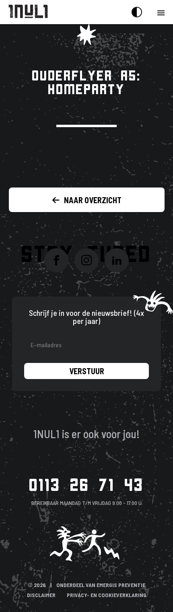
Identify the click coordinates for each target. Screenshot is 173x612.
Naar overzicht (93, 200)
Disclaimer (41, 594)
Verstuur (86, 371)
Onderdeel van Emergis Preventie (100, 584)
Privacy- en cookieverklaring (106, 594)
